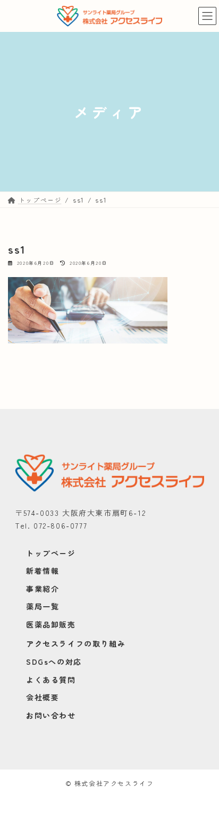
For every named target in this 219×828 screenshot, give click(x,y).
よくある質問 (51, 679)
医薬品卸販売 (51, 624)
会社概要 (42, 697)
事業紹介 (42, 588)
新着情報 (42, 570)
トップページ (51, 553)
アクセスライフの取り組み (75, 643)
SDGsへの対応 (54, 661)
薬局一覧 (42, 606)
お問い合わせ (51, 715)
